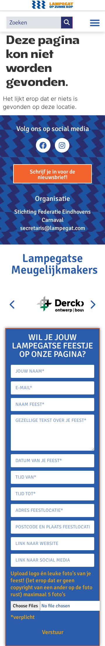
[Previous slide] (12, 305)
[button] (95, 23)
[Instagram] (62, 145)
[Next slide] (92, 305)
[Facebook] (43, 145)
